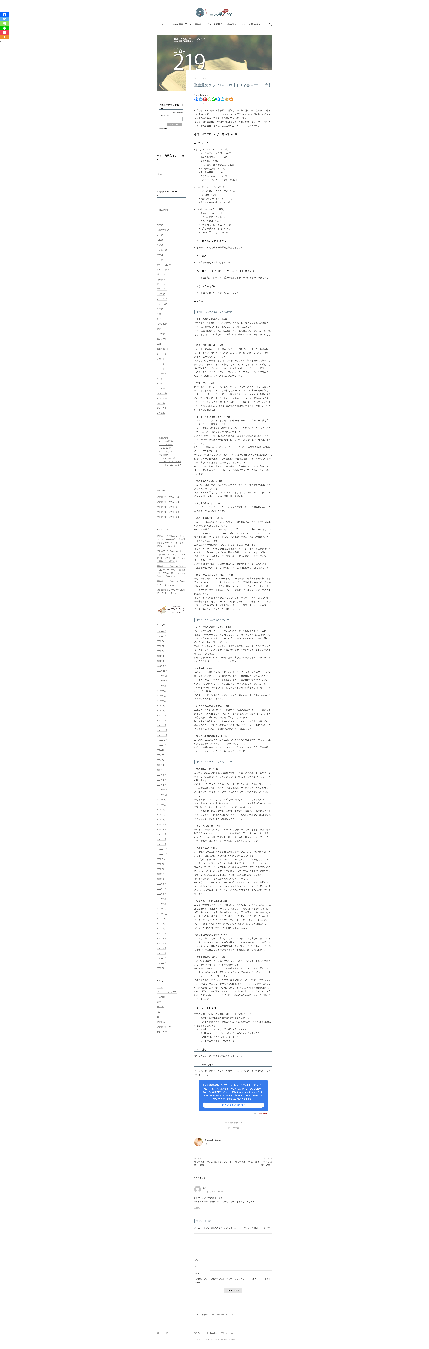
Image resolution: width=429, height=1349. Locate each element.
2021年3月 (161, 953)
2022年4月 (161, 889)
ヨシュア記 (162, 250)
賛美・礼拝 (162, 1032)
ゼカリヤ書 (162, 408)
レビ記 (160, 235)
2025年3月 (161, 715)
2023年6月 (161, 819)
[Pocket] (4, 32)
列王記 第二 (162, 279)
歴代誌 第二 (162, 289)
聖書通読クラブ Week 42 (168, 517)
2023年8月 (161, 809)
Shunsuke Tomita (213, 1140)
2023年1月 (161, 844)
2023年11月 (162, 795)
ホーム (164, 24)
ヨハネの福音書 (166, 451)
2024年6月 (161, 760)
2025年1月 (161, 725)
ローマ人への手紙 (167, 458)
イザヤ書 (235, 1128)
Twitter (201, 1333)
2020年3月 (161, 968)
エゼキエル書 (163, 349)
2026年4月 (161, 651)
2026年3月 (161, 656)
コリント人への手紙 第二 (170, 465)
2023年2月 (161, 839)
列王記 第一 (162, 274)
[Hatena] (222, 99)
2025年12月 (162, 671)
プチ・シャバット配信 (167, 992)
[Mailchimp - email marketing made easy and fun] (163, 128)
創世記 (160, 225)
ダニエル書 (162, 354)
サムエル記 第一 (164, 265)
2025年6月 (161, 700)
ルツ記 (160, 259)
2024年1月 (161, 785)
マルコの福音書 (166, 445)
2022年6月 (161, 879)
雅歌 (159, 329)
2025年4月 (161, 710)
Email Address (164, 115)
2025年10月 (162, 681)
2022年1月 (161, 904)
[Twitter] (201, 99)
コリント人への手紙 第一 (170, 462)
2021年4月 (161, 948)
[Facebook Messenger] (218, 99)
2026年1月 (161, 666)
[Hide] (1, 41)
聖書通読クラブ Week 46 (168, 497)
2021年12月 (162, 909)
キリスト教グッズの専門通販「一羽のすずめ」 (215, 1314)
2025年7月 (161, 696)
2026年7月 (161, 636)
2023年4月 (161, 829)
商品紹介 (161, 1007)
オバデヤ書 (162, 373)
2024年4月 (161, 770)
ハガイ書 (161, 403)
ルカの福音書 (165, 448)
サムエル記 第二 (164, 269)
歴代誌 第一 (162, 284)
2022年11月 (162, 854)
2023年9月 (161, 805)
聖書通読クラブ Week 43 (168, 512)
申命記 (160, 245)
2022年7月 (161, 874)
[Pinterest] (205, 99)
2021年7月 (161, 933)
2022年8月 (161, 869)
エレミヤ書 (162, 339)
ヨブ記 (160, 309)
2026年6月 (161, 641)
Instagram (229, 1333)
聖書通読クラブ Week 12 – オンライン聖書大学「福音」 (171, 542)
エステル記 (162, 304)
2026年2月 (161, 661)
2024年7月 (161, 755)
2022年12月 (162, 849)
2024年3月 (161, 775)
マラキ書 (161, 413)
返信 (198, 1208)
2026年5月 (161, 646)
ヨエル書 (161, 364)
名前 (197, 1260)
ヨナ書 (160, 378)
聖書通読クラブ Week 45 (168, 502)
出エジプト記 (163, 230)
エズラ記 (161, 294)
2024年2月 (161, 780)
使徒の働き (164, 455)
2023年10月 (162, 800)
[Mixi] (227, 99)
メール (198, 1267)
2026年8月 (161, 631)
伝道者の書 (162, 324)
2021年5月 (161, 943)
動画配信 (218, 24)
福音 (159, 1012)
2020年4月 (161, 963)
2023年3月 (161, 834)
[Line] (214, 99)
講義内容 (230, 24)
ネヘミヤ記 (162, 299)
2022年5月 (161, 884)
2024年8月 (161, 750)
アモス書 (161, 369)
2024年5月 (161, 765)
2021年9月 (161, 923)
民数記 (160, 240)
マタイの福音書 (166, 441)
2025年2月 (161, 720)
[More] (231, 99)
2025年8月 (161, 691)
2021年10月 (162, 918)
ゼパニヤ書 (162, 398)
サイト (197, 1273)
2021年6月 (161, 938)
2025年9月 (161, 686)
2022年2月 (161, 899)
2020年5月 (161, 958)
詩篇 (159, 314)
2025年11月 (162, 676)
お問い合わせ (255, 24)
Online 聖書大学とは (181, 24)
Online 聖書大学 (263, 1113)
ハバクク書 (162, 393)
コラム (242, 24)
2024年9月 (161, 745)
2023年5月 (161, 824)
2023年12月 (162, 790)
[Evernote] (209, 99)
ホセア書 (161, 359)
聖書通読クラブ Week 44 (168, 507)
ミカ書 (160, 383)
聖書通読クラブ (202, 24)
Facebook (214, 1333)
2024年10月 (162, 740)
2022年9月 (161, 864)
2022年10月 (162, 859)
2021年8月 (161, 928)
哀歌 (159, 344)
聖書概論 (161, 1022)
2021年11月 (162, 914)
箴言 (159, 319)
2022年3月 (161, 894)
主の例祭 (161, 997)
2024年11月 (162, 735)
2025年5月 (161, 705)
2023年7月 (161, 814)
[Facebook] (196, 99)
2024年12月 (162, 730)
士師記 (160, 255)
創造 (159, 1002)
